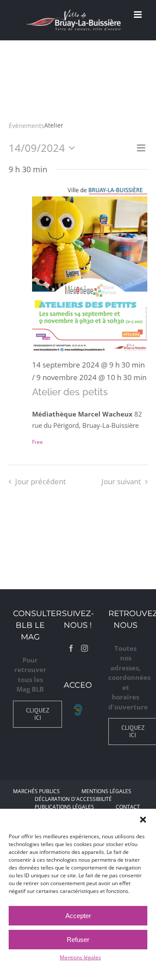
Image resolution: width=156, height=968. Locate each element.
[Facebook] (71, 648)
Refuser (78, 939)
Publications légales (64, 806)
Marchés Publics (36, 791)
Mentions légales (80, 957)
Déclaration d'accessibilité (73, 799)
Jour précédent (40, 481)
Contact (128, 806)
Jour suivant (121, 481)
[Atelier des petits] (90, 268)
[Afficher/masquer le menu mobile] (138, 14)
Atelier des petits (70, 391)
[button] (143, 819)
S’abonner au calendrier (78, 511)
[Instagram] (84, 648)
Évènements (26, 125)
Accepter (78, 915)
